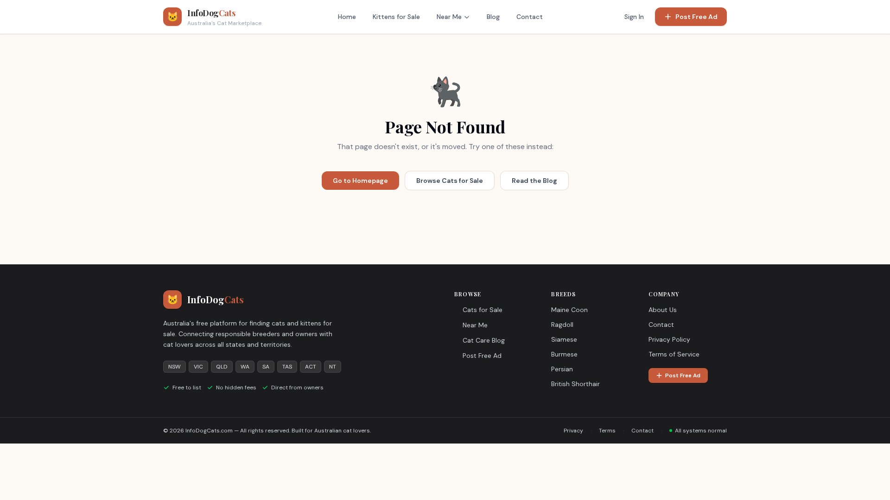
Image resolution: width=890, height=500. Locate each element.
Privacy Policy (669, 339)
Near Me (449, 16)
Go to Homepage (360, 180)
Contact (529, 16)
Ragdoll (562, 324)
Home (347, 16)
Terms (607, 430)
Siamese (564, 339)
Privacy (573, 430)
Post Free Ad (696, 16)
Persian (562, 369)
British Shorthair (575, 384)
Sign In (634, 16)
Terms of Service (673, 354)
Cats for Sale (482, 310)
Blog (493, 16)
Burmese (564, 354)
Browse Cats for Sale (449, 180)
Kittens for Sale (396, 16)
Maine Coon (569, 310)
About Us (662, 310)
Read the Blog (534, 180)
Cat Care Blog (484, 340)
